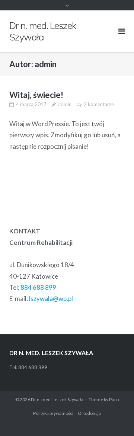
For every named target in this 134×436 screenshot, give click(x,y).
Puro (114, 399)
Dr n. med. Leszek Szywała (57, 399)
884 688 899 (38, 287)
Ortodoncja (89, 413)
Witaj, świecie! (36, 95)
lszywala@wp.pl (51, 298)
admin (64, 104)
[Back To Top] (115, 418)
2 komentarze (99, 104)
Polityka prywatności (53, 413)
